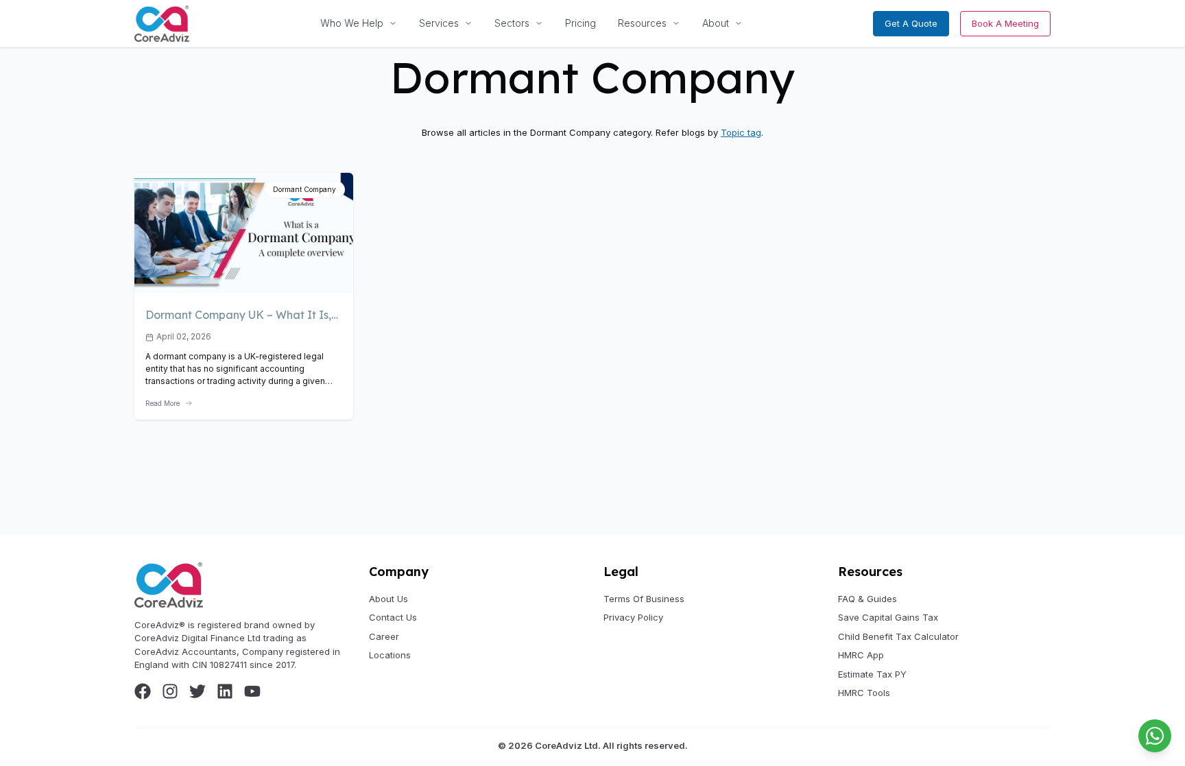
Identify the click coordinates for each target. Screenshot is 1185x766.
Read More (162, 403)
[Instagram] (170, 691)
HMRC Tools (864, 692)
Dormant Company (304, 189)
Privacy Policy (633, 617)
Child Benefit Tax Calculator (898, 636)
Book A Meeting (1005, 23)
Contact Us (393, 617)
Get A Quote (911, 23)
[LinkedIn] (225, 691)
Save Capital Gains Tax (888, 617)
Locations (390, 654)
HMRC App (861, 654)
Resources (642, 23)
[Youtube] (252, 691)
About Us (388, 598)
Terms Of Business (643, 598)
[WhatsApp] (1154, 735)
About (715, 23)
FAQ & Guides (867, 598)
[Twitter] (197, 691)
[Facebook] (142, 691)
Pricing (580, 23)
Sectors (511, 23)
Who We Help (351, 23)
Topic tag (741, 132)
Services (439, 23)
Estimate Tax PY (872, 674)
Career (384, 636)
